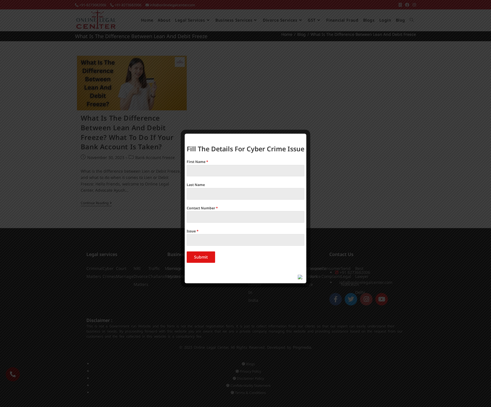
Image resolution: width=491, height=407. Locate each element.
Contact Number (202, 208)
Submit (201, 257)
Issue (193, 231)
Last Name (196, 184)
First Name (197, 161)
